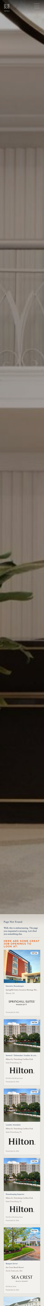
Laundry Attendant (13, 1125)
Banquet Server (12, 1263)
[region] (36, 6)
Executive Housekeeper (15, 986)
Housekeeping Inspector (15, 1194)
